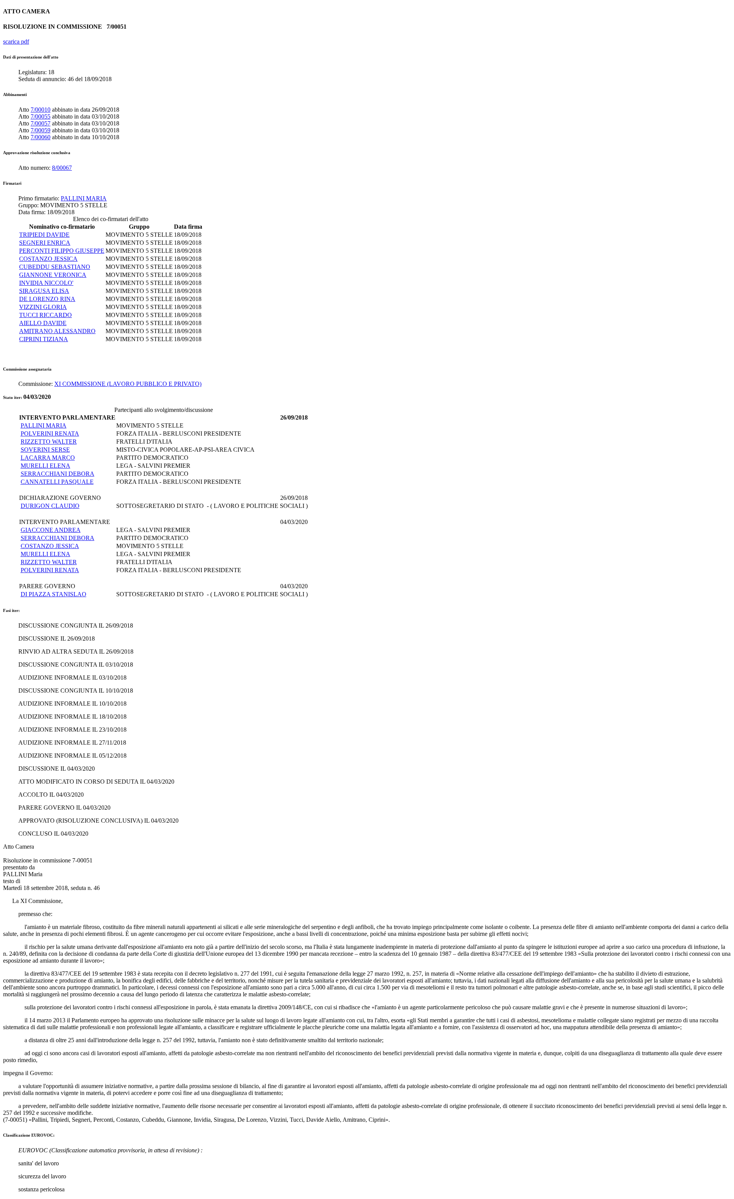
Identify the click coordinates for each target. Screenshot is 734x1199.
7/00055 (40, 116)
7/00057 (40, 123)
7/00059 (40, 130)
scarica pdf (16, 41)
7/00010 (40, 109)
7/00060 (40, 137)
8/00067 (62, 167)
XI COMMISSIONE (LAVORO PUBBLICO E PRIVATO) (127, 384)
